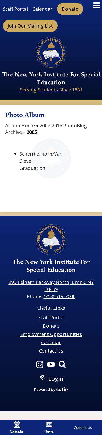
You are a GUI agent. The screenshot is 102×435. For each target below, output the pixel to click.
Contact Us (83, 427)
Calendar (17, 431)
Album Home (20, 125)
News (49, 431)
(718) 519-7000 (59, 296)
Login (51, 378)
